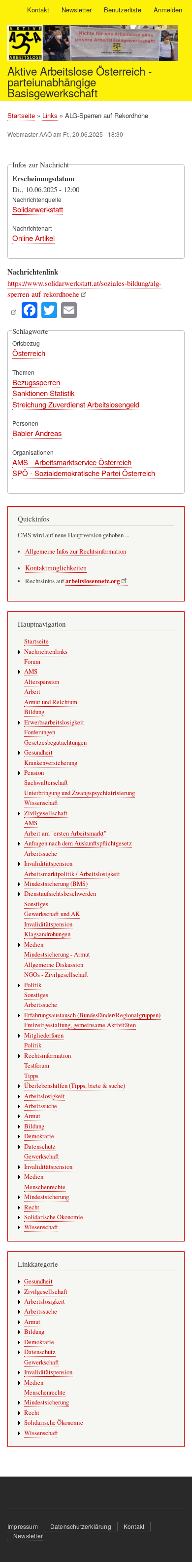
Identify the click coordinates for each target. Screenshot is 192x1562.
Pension (34, 772)
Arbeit (32, 691)
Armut (32, 1116)
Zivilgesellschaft (45, 813)
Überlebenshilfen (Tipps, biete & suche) (74, 1085)
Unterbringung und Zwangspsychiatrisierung (79, 793)
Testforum (36, 1065)
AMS (30, 671)
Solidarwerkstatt (37, 209)
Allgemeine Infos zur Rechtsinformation (75, 551)
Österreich (28, 353)
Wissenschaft (41, 803)
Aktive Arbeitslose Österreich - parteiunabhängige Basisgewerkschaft (79, 82)
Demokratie (39, 1136)
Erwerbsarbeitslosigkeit (54, 722)
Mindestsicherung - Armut (57, 954)
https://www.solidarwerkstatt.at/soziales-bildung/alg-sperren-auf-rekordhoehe (84, 288)
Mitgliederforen (44, 1035)
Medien (33, 944)
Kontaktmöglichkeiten (56, 567)
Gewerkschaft (41, 1156)
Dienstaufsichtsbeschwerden (60, 893)
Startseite (21, 115)
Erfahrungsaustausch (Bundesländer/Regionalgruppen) (92, 1015)
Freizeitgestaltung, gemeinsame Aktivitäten (80, 1025)
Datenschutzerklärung (80, 1526)
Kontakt (38, 9)
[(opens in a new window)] (13, 309)
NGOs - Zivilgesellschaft (56, 974)
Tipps (31, 1076)
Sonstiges (36, 904)
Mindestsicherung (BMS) (56, 884)
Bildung (34, 712)
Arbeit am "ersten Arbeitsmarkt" (65, 833)
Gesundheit (38, 752)
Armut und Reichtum (50, 702)
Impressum (22, 1526)
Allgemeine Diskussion (53, 965)
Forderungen (39, 732)
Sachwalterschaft (46, 782)
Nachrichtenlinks (45, 651)
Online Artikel (33, 238)
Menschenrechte (44, 1187)
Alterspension (41, 682)
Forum (32, 661)
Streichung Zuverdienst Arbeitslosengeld (75, 404)
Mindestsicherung (46, 1197)
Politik (32, 985)
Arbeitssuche (40, 853)
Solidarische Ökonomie (53, 1217)
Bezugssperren (36, 382)
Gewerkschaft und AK (52, 914)
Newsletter (77, 9)
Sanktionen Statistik (43, 393)
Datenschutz (40, 1146)
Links (50, 115)
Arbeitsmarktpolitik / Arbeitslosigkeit (72, 874)
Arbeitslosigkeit (44, 1096)
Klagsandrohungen (47, 934)
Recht (31, 1207)
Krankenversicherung (50, 763)
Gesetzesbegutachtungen (55, 742)
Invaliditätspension (48, 863)
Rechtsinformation (47, 1055)
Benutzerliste (122, 9)
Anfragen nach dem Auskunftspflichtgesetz (78, 843)
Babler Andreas (37, 433)
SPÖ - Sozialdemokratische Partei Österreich (83, 473)
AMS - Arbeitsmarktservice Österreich (71, 462)
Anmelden (168, 9)
